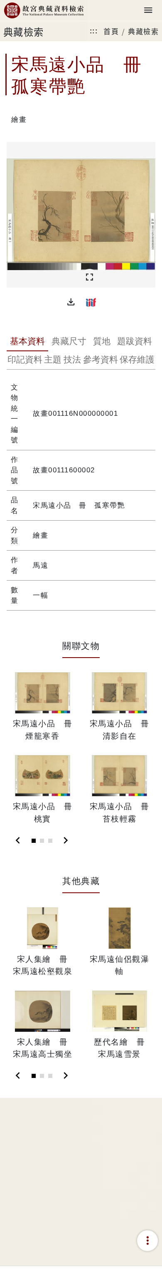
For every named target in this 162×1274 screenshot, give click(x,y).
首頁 (111, 31)
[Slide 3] (50, 841)
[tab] (27, 342)
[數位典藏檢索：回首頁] (43, 11)
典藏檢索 (143, 31)
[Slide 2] (42, 841)
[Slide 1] (34, 841)
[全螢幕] (89, 277)
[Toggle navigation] (148, 10)
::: (94, 31)
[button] (71, 302)
